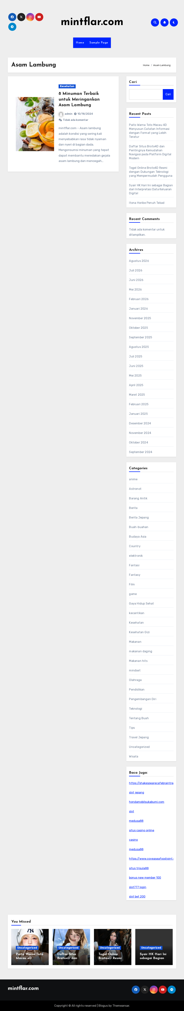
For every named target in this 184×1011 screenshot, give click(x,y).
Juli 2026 (135, 270)
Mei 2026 (135, 289)
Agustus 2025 (139, 347)
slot (131, 811)
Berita (133, 508)
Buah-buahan (138, 527)
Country (134, 546)
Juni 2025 (136, 366)
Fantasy (134, 575)
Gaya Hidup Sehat (141, 603)
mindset (134, 670)
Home (80, 42)
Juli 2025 (135, 356)
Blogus (103, 1005)
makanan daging (140, 651)
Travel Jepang (139, 737)
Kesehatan (67, 86)
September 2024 (140, 452)
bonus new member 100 (145, 877)
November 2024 (140, 433)
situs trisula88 (139, 868)
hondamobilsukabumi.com (146, 802)
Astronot (135, 489)
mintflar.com (92, 22)
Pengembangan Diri (142, 699)
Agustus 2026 (139, 261)
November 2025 (140, 318)
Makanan (135, 641)
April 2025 (136, 385)
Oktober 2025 (138, 327)
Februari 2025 (138, 404)
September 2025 (140, 337)
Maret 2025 (137, 394)
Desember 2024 (140, 423)
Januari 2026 (138, 308)
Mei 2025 (135, 375)
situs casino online (141, 830)
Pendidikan (136, 689)
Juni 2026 (136, 280)
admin (68, 113)
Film (132, 584)
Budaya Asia (137, 536)
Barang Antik (138, 498)
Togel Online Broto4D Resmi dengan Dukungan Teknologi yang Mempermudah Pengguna (150, 171)
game (133, 594)
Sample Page (98, 42)
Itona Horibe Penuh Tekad (146, 203)
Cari (133, 82)
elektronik (136, 555)
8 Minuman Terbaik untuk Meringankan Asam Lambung (79, 99)
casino (133, 839)
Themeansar (120, 1005)
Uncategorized (139, 747)
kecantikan (136, 613)
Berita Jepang (139, 517)
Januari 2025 (138, 414)
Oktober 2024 (138, 442)
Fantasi (134, 565)
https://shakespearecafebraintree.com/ (156, 783)
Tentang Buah (139, 718)
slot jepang (136, 792)
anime (133, 479)
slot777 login (137, 887)
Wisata (133, 756)
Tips (132, 727)
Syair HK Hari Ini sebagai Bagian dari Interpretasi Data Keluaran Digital (151, 189)
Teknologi (135, 708)
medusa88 (136, 821)
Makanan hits (138, 661)
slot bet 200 (137, 896)
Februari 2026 (139, 299)
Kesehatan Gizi (139, 632)
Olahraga (135, 680)
